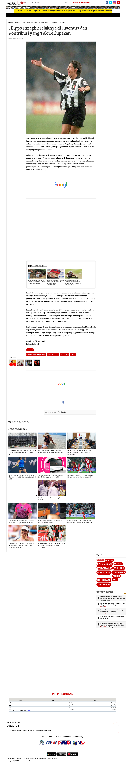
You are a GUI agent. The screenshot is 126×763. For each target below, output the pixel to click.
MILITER (119, 568)
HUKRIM (109, 560)
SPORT (73, 355)
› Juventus (31, 22)
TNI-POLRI (103, 584)
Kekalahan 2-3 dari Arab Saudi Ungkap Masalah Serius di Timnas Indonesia (80, 476)
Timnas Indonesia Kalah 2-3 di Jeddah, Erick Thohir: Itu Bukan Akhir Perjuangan (79, 521)
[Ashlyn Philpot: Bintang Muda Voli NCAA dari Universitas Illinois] (52, 518)
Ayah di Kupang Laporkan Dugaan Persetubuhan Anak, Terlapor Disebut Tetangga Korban (112, 598)
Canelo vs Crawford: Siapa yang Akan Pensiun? (50, 499)
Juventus (42, 355)
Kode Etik (33, 758)
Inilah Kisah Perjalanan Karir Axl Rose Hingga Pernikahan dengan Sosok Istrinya (112, 605)
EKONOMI (100, 560)
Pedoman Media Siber (44, 758)
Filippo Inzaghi (32, 355)
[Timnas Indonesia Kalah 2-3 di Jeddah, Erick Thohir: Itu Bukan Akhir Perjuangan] (80, 518)
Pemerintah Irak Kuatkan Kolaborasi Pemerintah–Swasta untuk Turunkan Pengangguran (79, 452)
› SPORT (62, 22)
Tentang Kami (11, 758)
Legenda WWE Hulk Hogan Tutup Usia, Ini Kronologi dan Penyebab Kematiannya (55, 282)
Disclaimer (26, 758)
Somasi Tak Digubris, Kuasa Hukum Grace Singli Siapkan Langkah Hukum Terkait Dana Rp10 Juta (112, 625)
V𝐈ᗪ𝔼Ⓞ (54, 758)
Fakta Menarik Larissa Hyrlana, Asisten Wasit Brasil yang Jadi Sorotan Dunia (21, 521)
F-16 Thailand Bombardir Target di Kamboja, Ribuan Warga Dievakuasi (37, 281)
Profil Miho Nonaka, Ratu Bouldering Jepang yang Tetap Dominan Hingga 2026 (51, 451)
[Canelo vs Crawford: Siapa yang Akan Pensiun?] (52, 495)
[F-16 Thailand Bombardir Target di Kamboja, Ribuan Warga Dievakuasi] (37, 274)
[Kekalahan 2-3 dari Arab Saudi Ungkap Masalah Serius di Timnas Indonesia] (81, 473)
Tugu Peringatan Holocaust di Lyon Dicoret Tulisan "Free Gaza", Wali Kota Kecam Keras (22, 452)
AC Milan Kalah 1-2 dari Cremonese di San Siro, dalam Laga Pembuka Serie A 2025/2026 (52, 545)
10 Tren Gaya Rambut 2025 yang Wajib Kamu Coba (112, 617)
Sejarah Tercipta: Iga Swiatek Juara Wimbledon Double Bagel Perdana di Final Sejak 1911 (73, 282)
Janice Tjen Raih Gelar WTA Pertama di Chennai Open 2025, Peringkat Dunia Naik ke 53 (22, 477)
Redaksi (19, 758)
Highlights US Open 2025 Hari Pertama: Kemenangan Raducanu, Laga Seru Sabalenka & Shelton (21, 545)
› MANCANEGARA (41, 22)
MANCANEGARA (53, 355)
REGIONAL (104, 580)
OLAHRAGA (64, 355)
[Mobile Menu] (119, 7)
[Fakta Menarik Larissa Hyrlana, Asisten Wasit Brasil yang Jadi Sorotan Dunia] (22, 518)
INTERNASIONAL (104, 564)
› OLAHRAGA (53, 22)
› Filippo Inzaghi (21, 22)
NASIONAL (104, 572)
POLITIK (116, 576)
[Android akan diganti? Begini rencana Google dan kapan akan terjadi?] (52, 473)
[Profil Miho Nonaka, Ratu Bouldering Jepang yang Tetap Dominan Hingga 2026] (52, 448)
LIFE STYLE (118, 564)
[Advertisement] (61, 185)
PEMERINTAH (119, 572)
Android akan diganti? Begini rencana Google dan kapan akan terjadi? (50, 476)
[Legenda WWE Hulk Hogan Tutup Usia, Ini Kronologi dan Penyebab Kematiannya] (55, 274)
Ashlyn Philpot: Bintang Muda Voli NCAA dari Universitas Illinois (51, 521)
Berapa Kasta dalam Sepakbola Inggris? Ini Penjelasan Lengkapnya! (112, 611)
